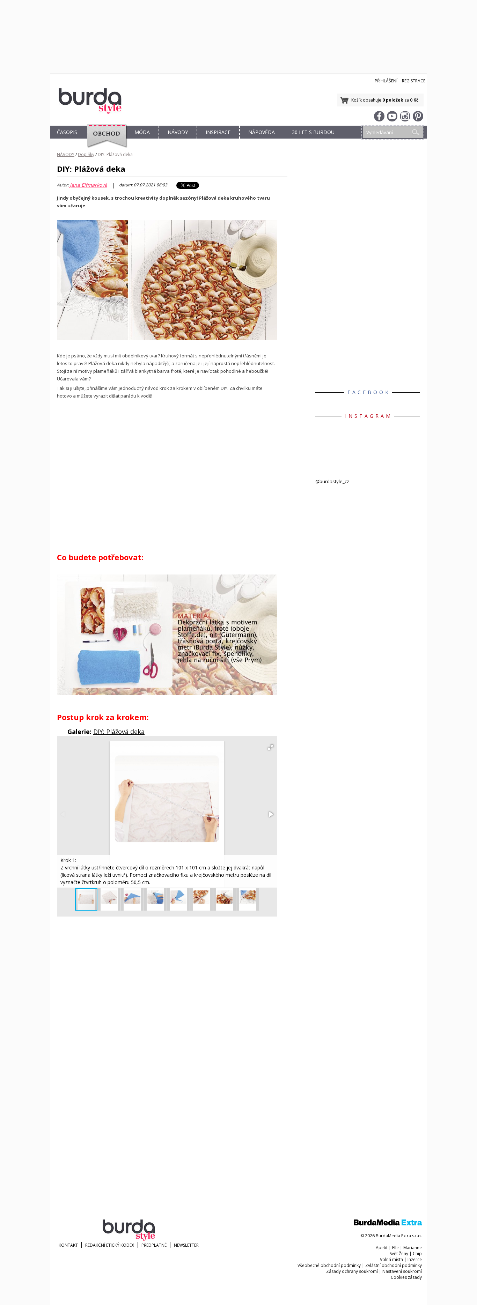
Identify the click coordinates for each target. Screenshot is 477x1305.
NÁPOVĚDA (261, 132)
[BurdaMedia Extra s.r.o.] (388, 1224)
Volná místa (391, 1259)
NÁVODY (178, 132)
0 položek (392, 100)
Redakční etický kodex (109, 1245)
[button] (270, 747)
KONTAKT (68, 1245)
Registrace (413, 81)
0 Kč (414, 100)
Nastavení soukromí (402, 1271)
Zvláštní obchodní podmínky (393, 1265)
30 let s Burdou (313, 132)
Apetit (382, 1248)
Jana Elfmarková (88, 185)
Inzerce (415, 1259)
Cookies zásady (406, 1277)
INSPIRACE (218, 132)
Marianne (412, 1248)
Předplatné (154, 1245)
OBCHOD (104, 140)
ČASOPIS (67, 132)
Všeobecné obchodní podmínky (329, 1265)
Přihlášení (386, 81)
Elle (395, 1248)
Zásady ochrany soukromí (352, 1271)
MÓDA (142, 132)
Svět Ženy (399, 1253)
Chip (417, 1253)
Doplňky (86, 154)
